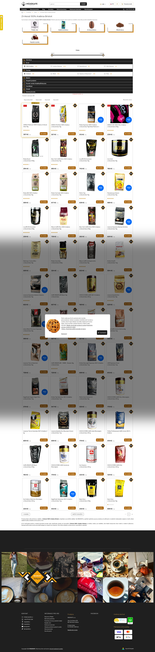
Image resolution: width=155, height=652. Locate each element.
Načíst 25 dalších (77, 514)
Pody (108, 73)
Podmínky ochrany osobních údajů (53, 620)
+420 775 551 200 (28, 619)
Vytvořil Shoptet (129, 648)
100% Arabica (31, 66)
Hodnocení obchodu (50, 625)
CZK (102, 4)
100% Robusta (111, 66)
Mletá (56, 73)
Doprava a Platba (49, 616)
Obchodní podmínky (50, 618)
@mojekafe (27, 626)
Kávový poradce (49, 629)
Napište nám (48, 622)
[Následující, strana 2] (128, 514)
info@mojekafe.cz (28, 617)
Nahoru (26, 514)
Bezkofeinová (84, 66)
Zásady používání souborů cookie (76, 325)
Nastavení (64, 333)
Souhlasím (103, 332)
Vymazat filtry (76, 94)
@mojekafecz (27, 629)
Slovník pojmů (48, 631)
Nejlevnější (39, 99)
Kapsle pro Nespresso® (87, 73)
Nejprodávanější (28, 99)
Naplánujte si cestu (73, 630)
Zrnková (30, 73)
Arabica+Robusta (59, 66)
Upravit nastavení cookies (56, 648)
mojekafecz (27, 621)
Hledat (83, 4)
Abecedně (55, 99)
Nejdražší (47, 99)
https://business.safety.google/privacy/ (74, 329)
